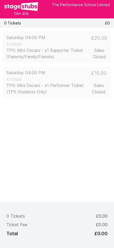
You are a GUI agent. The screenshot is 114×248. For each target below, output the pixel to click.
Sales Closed (99, 53)
